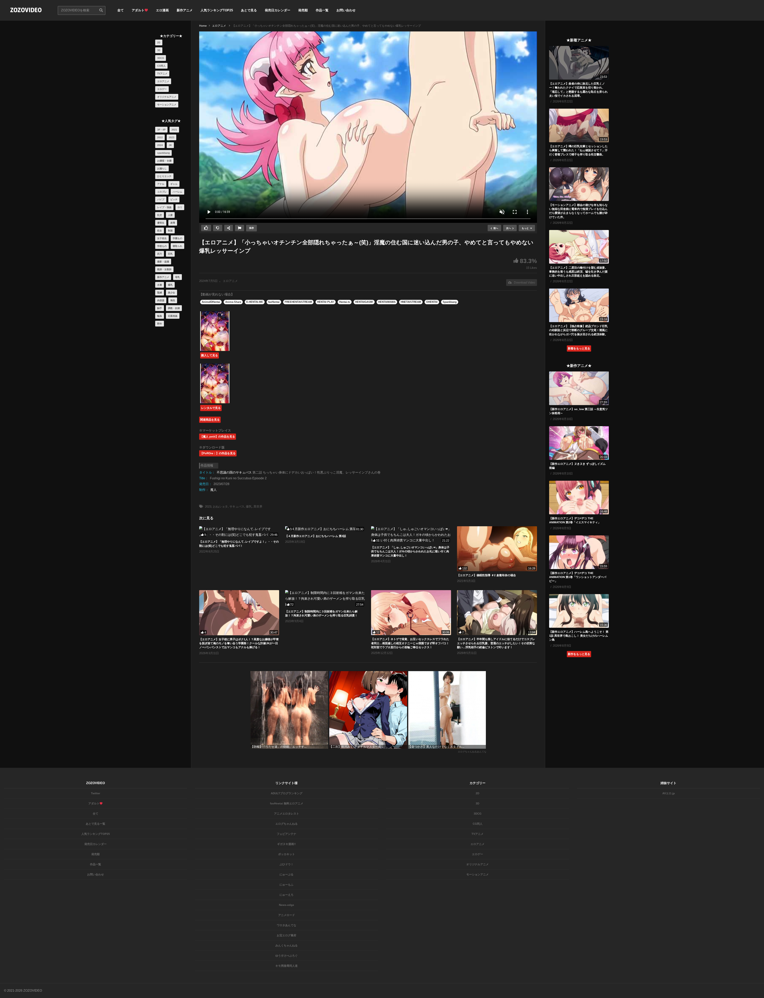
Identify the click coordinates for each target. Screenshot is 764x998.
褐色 (172, 300)
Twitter (95, 793)
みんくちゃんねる (286, 945)
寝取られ (177, 246)
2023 (171, 137)
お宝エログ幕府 (286, 935)
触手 (159, 308)
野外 (159, 323)
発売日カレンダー (277, 10)
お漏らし (162, 168)
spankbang (163, 153)
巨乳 (170, 253)
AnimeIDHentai (211, 301)
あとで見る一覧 (95, 823)
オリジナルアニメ (166, 97)
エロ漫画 (162, 10)
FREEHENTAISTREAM (298, 301)
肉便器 (160, 300)
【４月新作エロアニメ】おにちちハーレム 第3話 (315, 536)
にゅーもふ (286, 884)
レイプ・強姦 (164, 207)
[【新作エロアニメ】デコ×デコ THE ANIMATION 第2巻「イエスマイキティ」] (579, 497)
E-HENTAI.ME (254, 301)
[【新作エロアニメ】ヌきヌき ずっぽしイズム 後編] (579, 443)
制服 (170, 230)
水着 (159, 285)
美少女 (171, 292)
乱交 (159, 215)
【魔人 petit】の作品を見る (217, 436)
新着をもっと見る (579, 348)
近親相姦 (172, 316)
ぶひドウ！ (286, 864)
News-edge (286, 904)
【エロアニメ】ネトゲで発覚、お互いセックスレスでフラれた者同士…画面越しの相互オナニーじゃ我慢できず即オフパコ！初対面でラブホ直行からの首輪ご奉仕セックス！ (410, 643)
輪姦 (159, 316)
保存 (251, 228)
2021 (174, 129)
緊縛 (159, 292)
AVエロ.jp (668, 793)
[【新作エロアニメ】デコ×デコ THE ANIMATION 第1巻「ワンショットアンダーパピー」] (579, 552)
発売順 (303, 10)
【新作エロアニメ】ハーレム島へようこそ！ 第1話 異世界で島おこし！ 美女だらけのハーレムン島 (578, 635)
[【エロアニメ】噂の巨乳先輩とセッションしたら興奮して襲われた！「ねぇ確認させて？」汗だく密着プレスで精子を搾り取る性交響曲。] (579, 125)
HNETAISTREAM (411, 301)
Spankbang (450, 301)
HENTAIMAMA (387, 301)
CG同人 (161, 65)
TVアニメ (162, 73)
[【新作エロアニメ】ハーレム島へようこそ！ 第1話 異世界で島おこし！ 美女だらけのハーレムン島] (579, 611)
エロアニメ (163, 81)
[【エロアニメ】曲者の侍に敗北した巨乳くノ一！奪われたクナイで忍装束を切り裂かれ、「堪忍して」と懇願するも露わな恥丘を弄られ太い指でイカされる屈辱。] (579, 63)
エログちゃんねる (286, 823)
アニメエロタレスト (286, 813)
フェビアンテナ (286, 833)
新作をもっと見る (579, 654)
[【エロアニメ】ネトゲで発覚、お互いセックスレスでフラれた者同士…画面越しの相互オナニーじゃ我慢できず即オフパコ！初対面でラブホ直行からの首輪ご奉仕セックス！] (411, 612)
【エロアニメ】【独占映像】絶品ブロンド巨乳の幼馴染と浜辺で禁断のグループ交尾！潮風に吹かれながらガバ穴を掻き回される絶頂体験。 (578, 330)
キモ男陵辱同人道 (286, 965)
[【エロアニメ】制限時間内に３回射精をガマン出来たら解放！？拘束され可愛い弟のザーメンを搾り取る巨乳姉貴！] (325, 598)
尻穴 (159, 253)
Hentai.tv (344, 301)
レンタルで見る (211, 407)
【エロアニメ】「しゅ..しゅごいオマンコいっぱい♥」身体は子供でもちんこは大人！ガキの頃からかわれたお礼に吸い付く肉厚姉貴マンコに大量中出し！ (410, 551)
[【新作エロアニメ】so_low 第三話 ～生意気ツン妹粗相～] (579, 388)
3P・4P (161, 129)
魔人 (213, 489)
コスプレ (162, 191)
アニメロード (286, 915)
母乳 (177, 277)
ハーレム (177, 191)
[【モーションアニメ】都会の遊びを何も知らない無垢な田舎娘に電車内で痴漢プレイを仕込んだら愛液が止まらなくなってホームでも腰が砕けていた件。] (579, 184)
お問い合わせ (346, 10)
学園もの (177, 238)
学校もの (162, 246)
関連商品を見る (210, 419)
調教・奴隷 (174, 308)
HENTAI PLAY (325, 301)
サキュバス (236, 506)
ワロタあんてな (286, 925)
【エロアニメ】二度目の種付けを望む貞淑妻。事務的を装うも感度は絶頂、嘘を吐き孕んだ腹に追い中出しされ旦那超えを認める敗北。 (578, 271)
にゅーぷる (286, 874)
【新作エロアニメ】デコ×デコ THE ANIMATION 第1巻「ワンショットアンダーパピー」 (577, 577)
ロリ (179, 207)
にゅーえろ (286, 894)
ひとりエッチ (164, 176)
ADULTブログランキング (286, 793)
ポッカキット (286, 854)
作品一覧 (322, 10)
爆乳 (170, 285)
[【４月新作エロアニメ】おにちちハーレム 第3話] (325, 529)
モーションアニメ (166, 104)
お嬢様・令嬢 (164, 160)
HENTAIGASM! (364, 301)
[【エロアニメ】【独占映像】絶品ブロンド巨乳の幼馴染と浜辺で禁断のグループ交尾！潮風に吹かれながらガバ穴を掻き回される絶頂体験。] (579, 305)
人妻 (170, 215)
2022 (160, 137)
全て (120, 10)
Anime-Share (233, 301)
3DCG (160, 58)
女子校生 (162, 238)
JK (170, 145)
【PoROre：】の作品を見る (218, 453)
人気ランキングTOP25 (217, 10)
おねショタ (220, 506)
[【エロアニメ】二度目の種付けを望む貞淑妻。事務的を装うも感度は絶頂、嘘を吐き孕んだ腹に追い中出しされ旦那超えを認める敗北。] (579, 247)
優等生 (160, 222)
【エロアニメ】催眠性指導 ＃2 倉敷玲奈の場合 (486, 575)
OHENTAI (432, 301)
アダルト (138, 10)
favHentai (274, 301)
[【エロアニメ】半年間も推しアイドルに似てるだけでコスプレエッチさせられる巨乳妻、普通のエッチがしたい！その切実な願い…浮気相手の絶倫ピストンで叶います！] (497, 612)
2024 (160, 145)
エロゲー (162, 89)
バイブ (160, 199)
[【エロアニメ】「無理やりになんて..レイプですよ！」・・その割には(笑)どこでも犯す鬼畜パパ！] (239, 532)
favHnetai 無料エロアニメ (286, 803)
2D (158, 42)
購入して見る (209, 355)
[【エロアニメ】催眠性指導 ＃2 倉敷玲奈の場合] (497, 548)
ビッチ (173, 199)
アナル (160, 184)
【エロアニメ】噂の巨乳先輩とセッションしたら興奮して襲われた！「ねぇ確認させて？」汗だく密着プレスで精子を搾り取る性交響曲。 (578, 150)
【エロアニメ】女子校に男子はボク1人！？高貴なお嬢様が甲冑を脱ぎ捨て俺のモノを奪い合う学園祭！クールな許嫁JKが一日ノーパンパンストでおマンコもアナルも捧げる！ (239, 643)
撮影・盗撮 (163, 261)
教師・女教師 (164, 269)
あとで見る (249, 10)
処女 (159, 230)
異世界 (257, 506)
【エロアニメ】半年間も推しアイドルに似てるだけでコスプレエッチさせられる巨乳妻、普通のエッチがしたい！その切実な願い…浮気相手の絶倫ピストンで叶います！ (496, 643)
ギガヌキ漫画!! (286, 844)
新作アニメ (185, 10)
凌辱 (172, 222)
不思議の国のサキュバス (234, 472)
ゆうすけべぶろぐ (286, 955)
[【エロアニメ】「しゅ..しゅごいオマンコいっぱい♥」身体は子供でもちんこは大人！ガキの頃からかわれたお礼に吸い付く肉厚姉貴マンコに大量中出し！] (411, 534)
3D (158, 50)
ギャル (173, 184)
